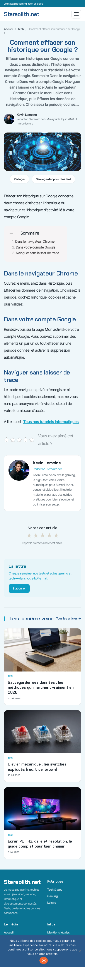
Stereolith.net (21, 14)
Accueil (8, 29)
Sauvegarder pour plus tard (53, 179)
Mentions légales (58, 932)
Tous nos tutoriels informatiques (51, 421)
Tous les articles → (68, 618)
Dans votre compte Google (35, 247)
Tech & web (54, 889)
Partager (19, 179)
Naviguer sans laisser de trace (37, 253)
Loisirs (51, 902)
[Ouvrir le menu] (76, 14)
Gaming (52, 896)
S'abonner (19, 588)
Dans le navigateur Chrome (34, 241)
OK (44, 960)
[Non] (79, 951)
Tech (21, 29)
